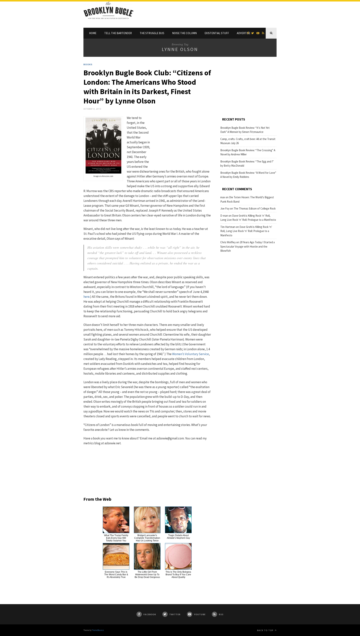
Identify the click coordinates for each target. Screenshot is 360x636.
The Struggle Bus (152, 33)
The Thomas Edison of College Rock (255, 208)
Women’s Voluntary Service (190, 354)
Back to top (265, 630)
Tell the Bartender (118, 33)
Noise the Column (184, 33)
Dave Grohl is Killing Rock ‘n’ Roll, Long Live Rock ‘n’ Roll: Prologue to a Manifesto (246, 231)
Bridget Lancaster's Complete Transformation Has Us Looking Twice (147, 538)
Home (92, 33)
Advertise (243, 33)
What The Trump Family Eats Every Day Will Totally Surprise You (116, 538)
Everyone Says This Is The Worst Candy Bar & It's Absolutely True (116, 574)
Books (88, 64)
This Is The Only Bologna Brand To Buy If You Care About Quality (178, 574)
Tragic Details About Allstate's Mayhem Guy (178, 536)
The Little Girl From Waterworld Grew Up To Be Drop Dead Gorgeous (147, 574)
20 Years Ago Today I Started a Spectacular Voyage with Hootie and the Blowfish (247, 246)
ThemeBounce (98, 630)
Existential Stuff (217, 33)
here (86, 297)
